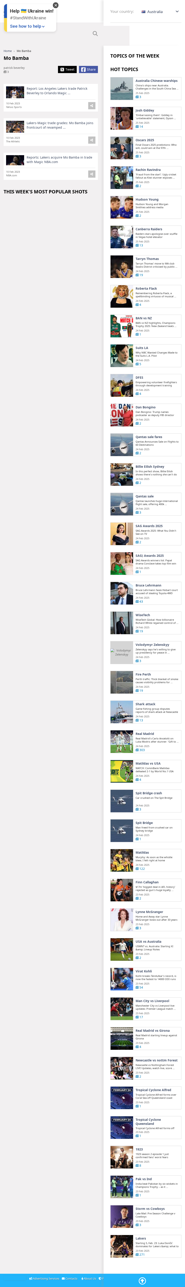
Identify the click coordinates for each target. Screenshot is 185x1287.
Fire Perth (143, 674)
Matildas (142, 853)
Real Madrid (145, 734)
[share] (91, 105)
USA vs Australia (148, 942)
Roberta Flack (146, 288)
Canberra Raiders (149, 229)
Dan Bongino (146, 407)
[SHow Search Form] (95, 33)
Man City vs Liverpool (152, 1001)
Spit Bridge (144, 823)
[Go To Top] (142, 1281)
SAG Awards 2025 (149, 526)
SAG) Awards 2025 (150, 556)
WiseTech (143, 615)
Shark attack (145, 704)
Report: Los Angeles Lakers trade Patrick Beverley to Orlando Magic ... (57, 90)
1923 (139, 1149)
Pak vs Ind (144, 1179)
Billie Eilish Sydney (150, 467)
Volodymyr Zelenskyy (152, 645)
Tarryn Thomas (147, 259)
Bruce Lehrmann (148, 585)
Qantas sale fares (149, 437)
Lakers (141, 1238)
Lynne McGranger (149, 912)
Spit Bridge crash (149, 793)
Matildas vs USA (148, 763)
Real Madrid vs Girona (153, 1031)
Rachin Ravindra (148, 170)
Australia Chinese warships (157, 81)
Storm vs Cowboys (150, 1209)
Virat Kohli (144, 971)
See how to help (25, 26)
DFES (139, 378)
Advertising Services (46, 1278)
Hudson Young (147, 199)
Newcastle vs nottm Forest (157, 1060)
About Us (90, 1278)
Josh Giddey (145, 110)
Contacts (72, 1278)
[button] (160, 11)
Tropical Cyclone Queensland (148, 1122)
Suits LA (142, 348)
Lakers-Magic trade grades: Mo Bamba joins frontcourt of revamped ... (60, 125)
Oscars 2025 (145, 140)
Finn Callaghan (147, 882)
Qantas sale (145, 496)
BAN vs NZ (144, 318)
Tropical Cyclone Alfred (153, 1090)
